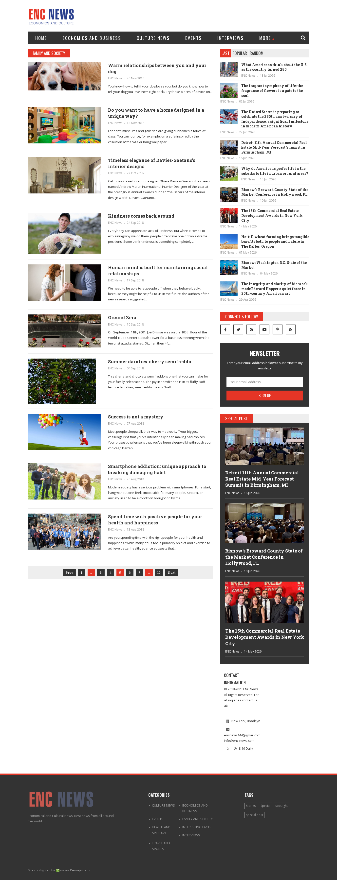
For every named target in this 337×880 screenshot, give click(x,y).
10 (159, 572)
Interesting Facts (196, 827)
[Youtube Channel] (264, 329)
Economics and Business (92, 37)
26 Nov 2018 (135, 78)
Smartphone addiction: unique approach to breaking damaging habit (157, 469)
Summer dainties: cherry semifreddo (149, 361)
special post (254, 815)
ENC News (115, 78)
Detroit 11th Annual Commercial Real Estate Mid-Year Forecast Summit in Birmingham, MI (274, 147)
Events (193, 37)
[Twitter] (238, 329)
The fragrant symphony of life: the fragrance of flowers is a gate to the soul (272, 90)
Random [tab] (256, 53)
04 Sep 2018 (135, 368)
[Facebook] (225, 329)
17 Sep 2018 (135, 280)
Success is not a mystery (135, 417)
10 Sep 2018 (135, 324)
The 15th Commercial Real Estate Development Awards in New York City (272, 215)
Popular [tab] (239, 53)
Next (171, 572)
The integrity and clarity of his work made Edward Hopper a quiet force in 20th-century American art (274, 288)
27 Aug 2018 (135, 423)
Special (265, 806)
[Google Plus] (251, 329)
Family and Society (197, 819)
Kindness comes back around (141, 216)
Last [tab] (226, 53)
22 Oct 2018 (135, 173)
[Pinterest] (277, 329)
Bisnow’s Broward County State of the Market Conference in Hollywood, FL (274, 192)
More (265, 37)
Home (41, 37)
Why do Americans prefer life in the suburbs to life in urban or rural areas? (274, 171)
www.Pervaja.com (75, 870)
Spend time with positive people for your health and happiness (155, 520)
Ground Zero (122, 317)
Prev (69, 572)
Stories (251, 806)
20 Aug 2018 (135, 479)
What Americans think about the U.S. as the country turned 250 (274, 67)
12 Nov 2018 (135, 123)
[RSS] (291, 329)
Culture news (153, 37)
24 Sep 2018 (135, 223)
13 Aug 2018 (135, 529)
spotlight (281, 806)
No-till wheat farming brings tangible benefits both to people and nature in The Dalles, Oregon (275, 241)
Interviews (230, 37)
